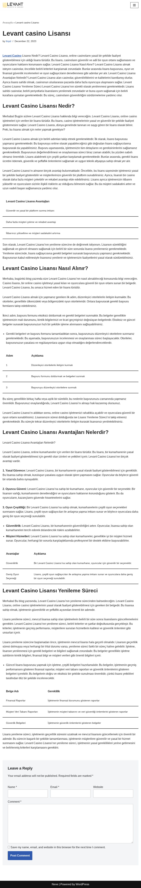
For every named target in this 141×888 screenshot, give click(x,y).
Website (98, 787)
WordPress (82, 884)
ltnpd (8, 41)
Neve (55, 884)
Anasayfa (8, 22)
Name (12, 787)
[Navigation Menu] (134, 5)
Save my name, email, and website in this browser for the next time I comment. (58, 847)
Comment (14, 801)
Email (54, 787)
